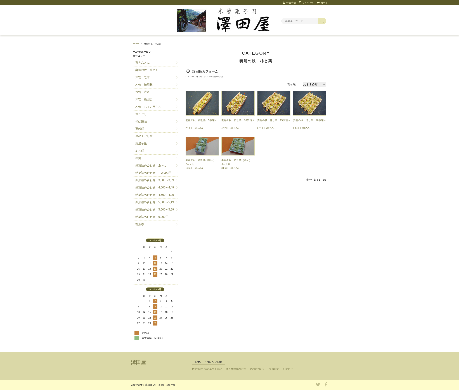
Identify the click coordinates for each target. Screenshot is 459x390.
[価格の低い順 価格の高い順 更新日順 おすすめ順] (314, 84)
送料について (257, 368)
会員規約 (274, 368)
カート (324, 2)
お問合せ (288, 368)
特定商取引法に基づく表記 (207, 368)
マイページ (308, 2)
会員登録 (291, 2)
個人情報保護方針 (236, 368)
